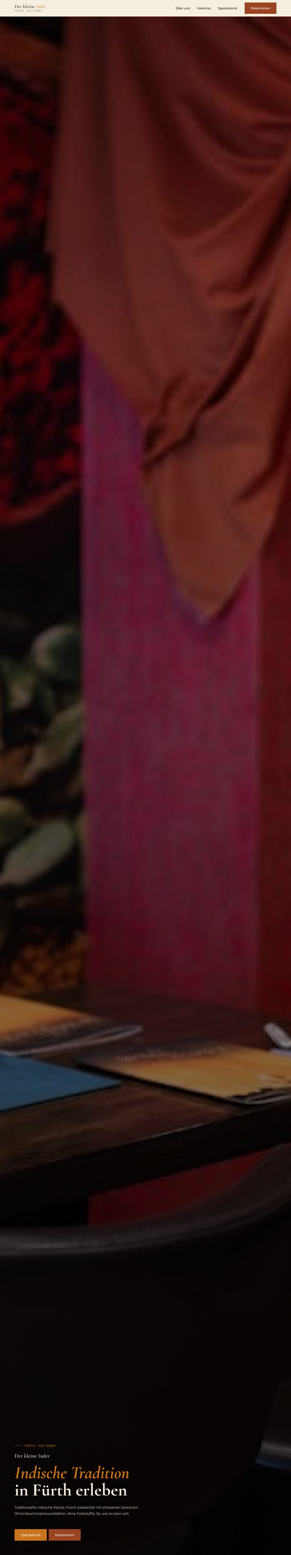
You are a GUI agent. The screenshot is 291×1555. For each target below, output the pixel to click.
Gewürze (204, 8)
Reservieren (260, 8)
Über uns (183, 8)
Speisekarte (227, 8)
